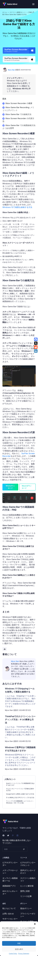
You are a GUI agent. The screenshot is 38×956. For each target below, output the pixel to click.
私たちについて (9, 908)
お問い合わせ (8, 914)
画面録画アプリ (9, 886)
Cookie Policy (13, 953)
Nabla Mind (12, 4)
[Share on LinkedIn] (35, 351)
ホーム (4, 12)
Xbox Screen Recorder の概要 (18, 103)
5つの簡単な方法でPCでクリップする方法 (20, 797)
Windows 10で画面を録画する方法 (17, 207)
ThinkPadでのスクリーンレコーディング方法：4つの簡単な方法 (20, 719)
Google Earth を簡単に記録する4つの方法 (20, 794)
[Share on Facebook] (35, 339)
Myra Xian (11, 70)
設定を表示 (19, 949)
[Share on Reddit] (35, 347)
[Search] (23, 849)
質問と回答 (25, 891)
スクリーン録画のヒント (18, 12)
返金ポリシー (26, 908)
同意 (19, 943)
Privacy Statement (23, 953)
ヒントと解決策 (27, 886)
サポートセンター (10, 919)
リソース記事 (26, 896)
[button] (35, 924)
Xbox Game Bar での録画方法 (18, 114)
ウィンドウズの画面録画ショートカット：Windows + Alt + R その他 (20, 802)
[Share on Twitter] (35, 343)
